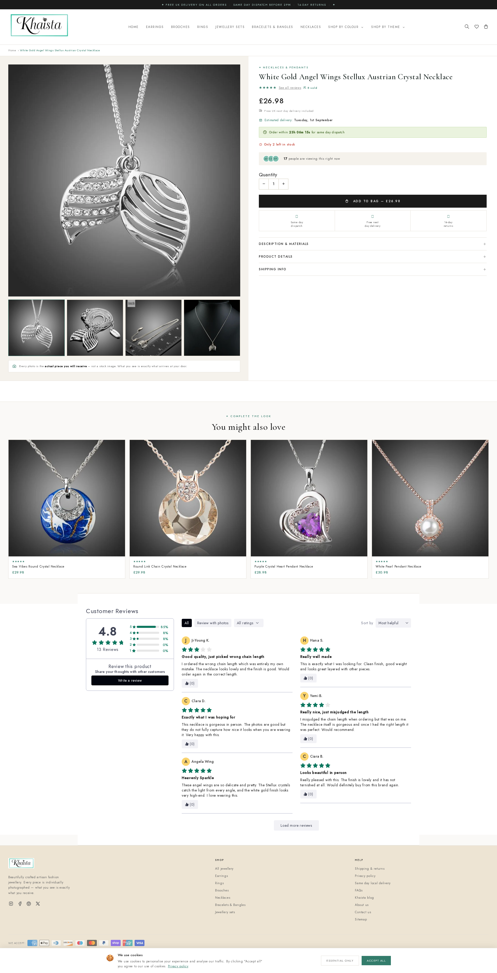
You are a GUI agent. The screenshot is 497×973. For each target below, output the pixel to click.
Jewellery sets (225, 912)
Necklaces (311, 27)
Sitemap (361, 919)
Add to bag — (375, 201)
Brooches (180, 27)
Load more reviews (296, 825)
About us (362, 905)
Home (133, 27)
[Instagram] (11, 904)
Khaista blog (364, 897)
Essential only (340, 961)
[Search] (467, 27)
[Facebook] (20, 904)
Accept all (376, 961)
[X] (37, 904)
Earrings (155, 27)
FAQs (358, 890)
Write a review (130, 680)
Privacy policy (178, 966)
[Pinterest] (29, 904)
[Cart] (486, 27)
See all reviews (290, 87)
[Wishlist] (476, 27)
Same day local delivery (373, 883)
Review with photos (213, 623)
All (187, 623)
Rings (202, 27)
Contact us (363, 912)
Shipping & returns (369, 868)
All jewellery (224, 868)
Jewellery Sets (230, 27)
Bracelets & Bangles (272, 27)
